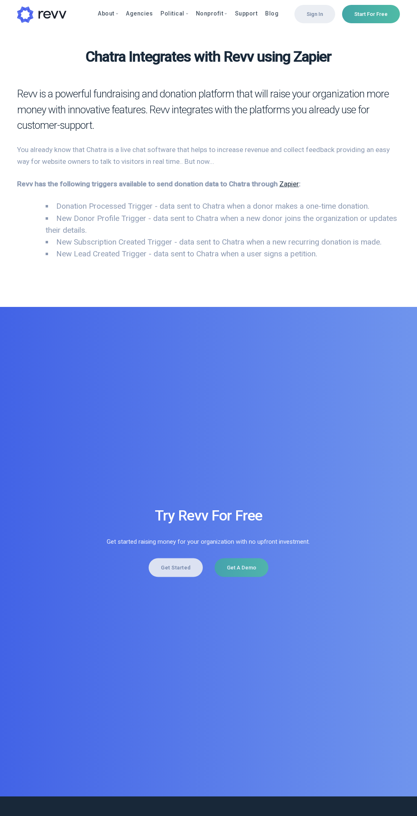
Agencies (139, 13)
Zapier (289, 184)
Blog (272, 13)
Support (246, 13)
